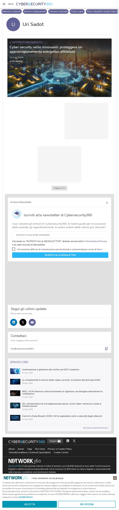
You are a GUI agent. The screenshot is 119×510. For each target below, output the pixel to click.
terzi (99, 249)
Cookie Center (61, 452)
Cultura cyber (77, 11)
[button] (8, 4)
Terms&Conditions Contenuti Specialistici (29, 452)
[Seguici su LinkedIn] (13, 322)
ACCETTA (29, 504)
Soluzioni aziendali (58, 11)
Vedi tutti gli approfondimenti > (96, 428)
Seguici (53, 440)
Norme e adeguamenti (35, 11)
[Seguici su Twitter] (22, 322)
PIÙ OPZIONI (87, 504)
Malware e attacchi (11, 11)
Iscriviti (60, 255)
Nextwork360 (14, 466)
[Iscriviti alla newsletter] (32, 322)
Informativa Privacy (96, 241)
